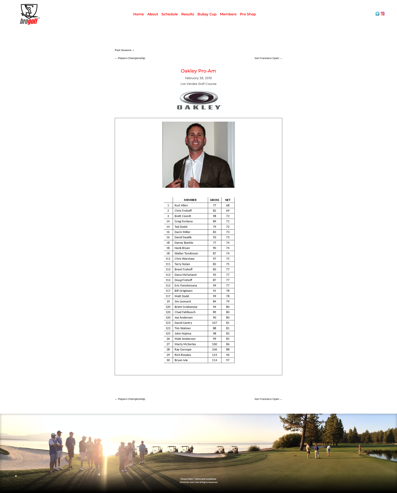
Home (138, 14)
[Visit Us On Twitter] (377, 15)
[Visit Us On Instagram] (382, 15)
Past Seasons (123, 50)
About (152, 14)
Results (187, 14)
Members (228, 14)
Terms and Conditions (205, 479)
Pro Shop (248, 14)
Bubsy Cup (206, 14)
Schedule (169, 14)
